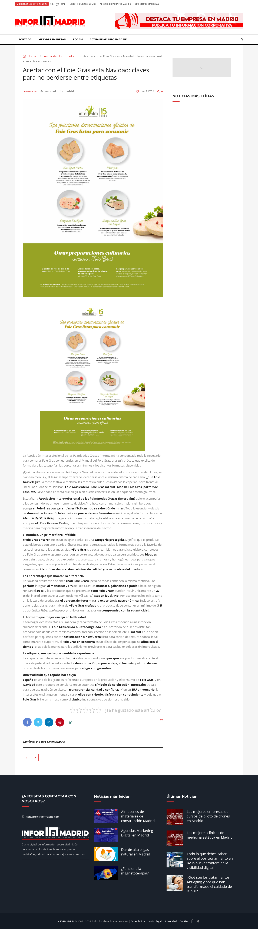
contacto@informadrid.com (42, 816)
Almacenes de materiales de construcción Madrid (138, 816)
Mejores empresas (52, 39)
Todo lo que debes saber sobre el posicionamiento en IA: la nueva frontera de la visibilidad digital (210, 860)
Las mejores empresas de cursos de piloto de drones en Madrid (208, 816)
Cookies (184, 921)
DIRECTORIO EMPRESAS (147, 3)
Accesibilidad (138, 921)
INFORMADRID (65, 921)
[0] (137, 91)
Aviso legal (155, 921)
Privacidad (170, 921)
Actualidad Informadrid (108, 39)
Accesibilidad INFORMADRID (115, 3)
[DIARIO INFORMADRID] (50, 21)
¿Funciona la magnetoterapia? (135, 871)
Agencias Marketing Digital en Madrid (137, 833)
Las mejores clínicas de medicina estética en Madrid (210, 835)
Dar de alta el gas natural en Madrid (135, 852)
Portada (25, 39)
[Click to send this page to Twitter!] (38, 722)
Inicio (72, 3)
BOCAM (78, 39)
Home (31, 56)
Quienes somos (87, 3)
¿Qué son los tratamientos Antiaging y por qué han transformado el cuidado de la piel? (209, 884)
